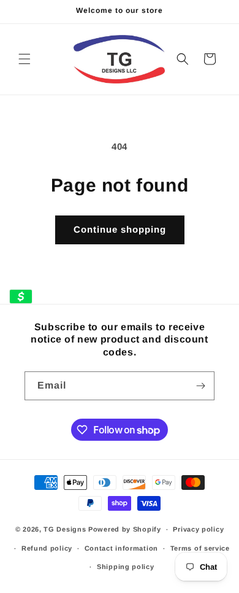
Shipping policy (125, 566)
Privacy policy (198, 529)
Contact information (121, 548)
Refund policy (46, 548)
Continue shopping (120, 229)
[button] (24, 58)
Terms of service (200, 548)
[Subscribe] (200, 385)
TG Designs (66, 529)
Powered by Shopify (124, 529)
